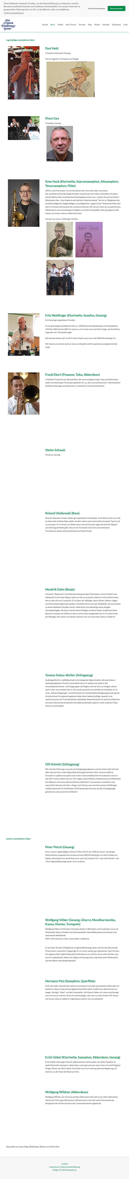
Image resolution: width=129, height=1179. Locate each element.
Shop (90, 24)
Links (125, 24)
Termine (82, 24)
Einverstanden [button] (116, 8)
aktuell (45, 24)
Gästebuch (116, 24)
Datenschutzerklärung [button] (14, 13)
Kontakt (106, 24)
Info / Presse (71, 24)
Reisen (97, 24)
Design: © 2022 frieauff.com (65, 1170)
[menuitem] (45, 24)
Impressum (54, 1167)
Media (60, 24)
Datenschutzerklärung (70, 1167)
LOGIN (64, 1164)
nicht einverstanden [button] (96, 8)
